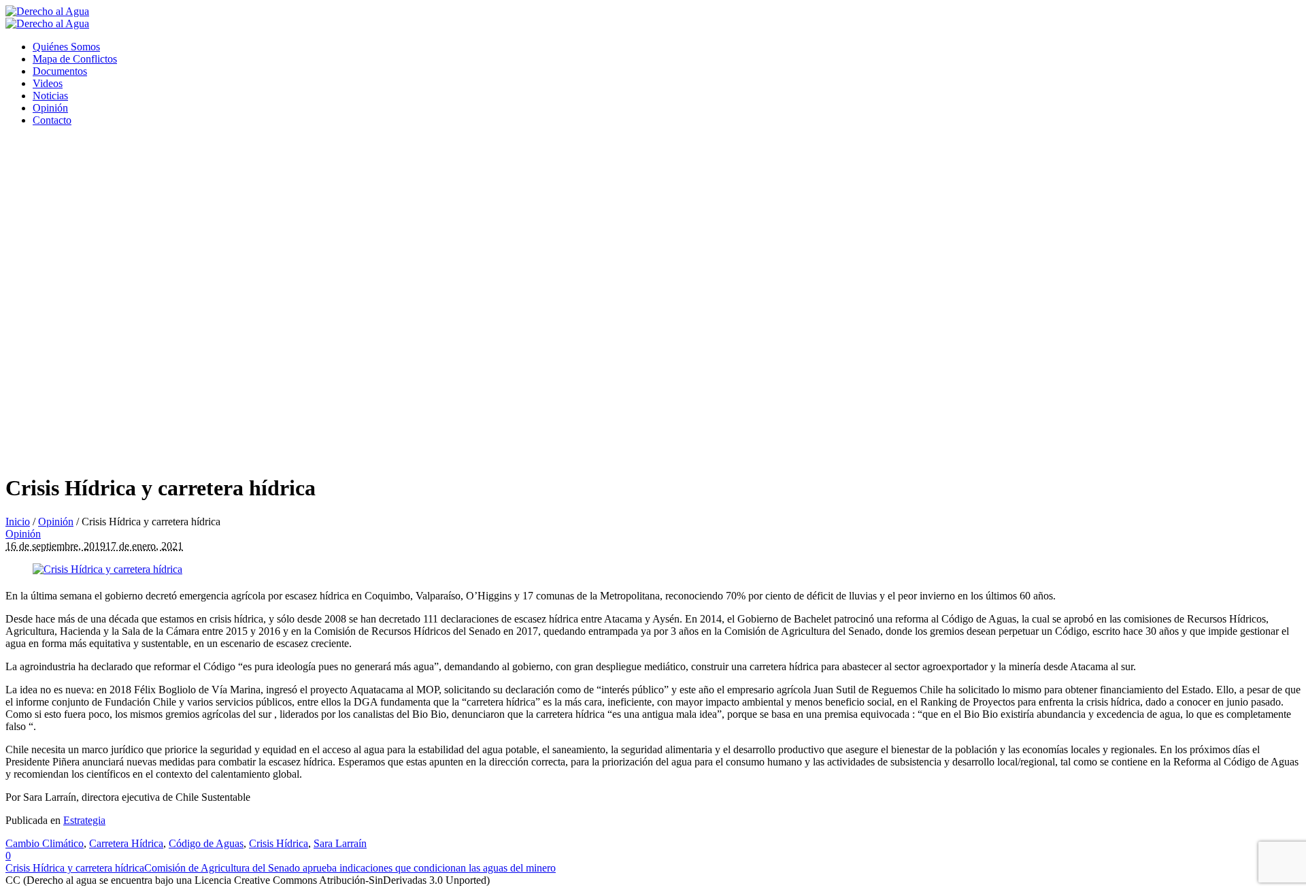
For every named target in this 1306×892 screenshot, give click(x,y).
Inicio (17, 521)
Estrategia (84, 820)
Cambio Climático (44, 843)
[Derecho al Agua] (47, 17)
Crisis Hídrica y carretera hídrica (74, 868)
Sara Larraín (340, 843)
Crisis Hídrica (278, 843)
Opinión (55, 521)
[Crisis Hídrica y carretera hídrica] (107, 569)
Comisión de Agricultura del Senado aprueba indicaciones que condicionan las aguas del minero (350, 868)
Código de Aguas (206, 843)
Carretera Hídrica (126, 843)
